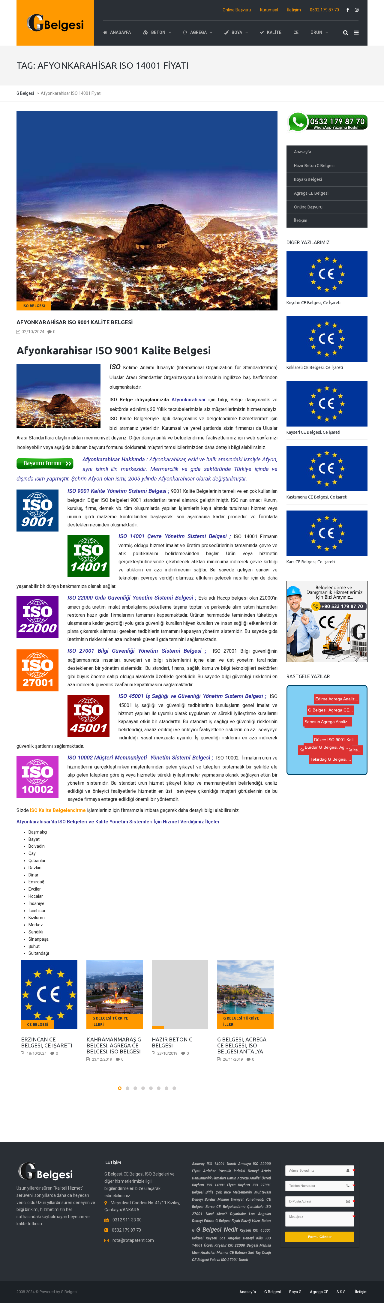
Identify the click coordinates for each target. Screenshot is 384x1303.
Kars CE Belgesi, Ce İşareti (310, 561)
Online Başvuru (237, 9)
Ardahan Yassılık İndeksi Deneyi (231, 1171)
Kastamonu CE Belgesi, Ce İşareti (316, 497)
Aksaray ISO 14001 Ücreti (214, 1164)
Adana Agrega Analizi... (324, 731)
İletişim (294, 9)
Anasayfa (302, 151)
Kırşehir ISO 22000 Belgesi (236, 1245)
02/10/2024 (33, 331)
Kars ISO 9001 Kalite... (314, 740)
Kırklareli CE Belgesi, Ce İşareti (314, 367)
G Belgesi (272, 1292)
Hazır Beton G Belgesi (314, 165)
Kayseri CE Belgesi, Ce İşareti (313, 432)
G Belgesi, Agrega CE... (333, 705)
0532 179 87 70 (324, 9)
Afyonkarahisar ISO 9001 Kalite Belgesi (74, 322)
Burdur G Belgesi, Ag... (315, 719)
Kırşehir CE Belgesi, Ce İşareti (313, 302)
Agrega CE (319, 1292)
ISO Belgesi (33, 306)
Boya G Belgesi (308, 179)
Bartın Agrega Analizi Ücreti (249, 1178)
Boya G (295, 1292)
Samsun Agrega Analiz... (327, 724)
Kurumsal (269, 9)
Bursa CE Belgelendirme (225, 1207)
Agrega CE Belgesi (311, 193)
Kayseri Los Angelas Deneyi (230, 1238)
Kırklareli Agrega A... (308, 759)
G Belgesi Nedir (217, 1229)
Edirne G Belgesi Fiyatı (222, 1221)
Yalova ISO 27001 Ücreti (229, 1260)
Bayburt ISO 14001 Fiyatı (214, 1185)
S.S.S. (341, 1292)
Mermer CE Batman (232, 1253)
